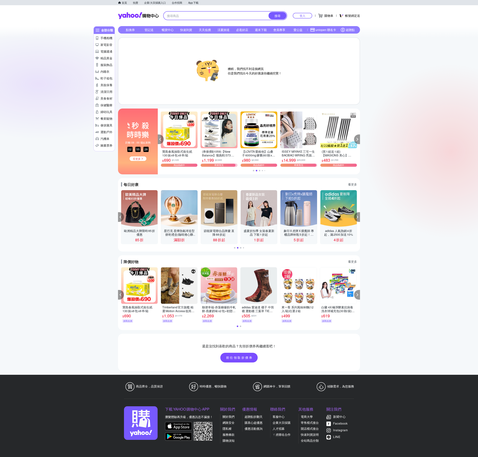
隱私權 (227, 428)
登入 (302, 16)
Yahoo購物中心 (138, 15)
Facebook (340, 423)
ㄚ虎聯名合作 (282, 434)
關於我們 (229, 416)
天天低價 (205, 30)
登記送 (149, 30)
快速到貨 (186, 30)
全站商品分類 (310, 440)
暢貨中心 (168, 30)
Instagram (340, 430)
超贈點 (350, 30)
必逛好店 (242, 30)
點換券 (130, 30)
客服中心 (279, 416)
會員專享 (279, 30)
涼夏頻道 (223, 30)
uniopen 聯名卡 (326, 30)
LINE (337, 437)
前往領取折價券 (239, 357)
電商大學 (307, 416)
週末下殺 (261, 30)
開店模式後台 (310, 428)
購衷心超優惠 (254, 422)
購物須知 (229, 440)
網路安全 (229, 422)
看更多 (352, 184)
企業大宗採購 (282, 422)
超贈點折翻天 (254, 416)
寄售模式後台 (310, 422)
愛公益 (298, 30)
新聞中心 (339, 416)
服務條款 (229, 434)
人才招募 (279, 428)
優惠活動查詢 (254, 428)
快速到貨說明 (310, 434)
